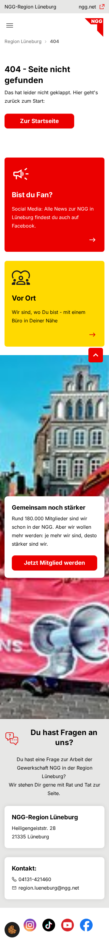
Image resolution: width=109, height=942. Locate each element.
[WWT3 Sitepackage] (93, 25)
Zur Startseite (39, 121)
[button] (12, 929)
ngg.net (87, 7)
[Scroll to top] (95, 355)
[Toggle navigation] (10, 25)
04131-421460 (34, 879)
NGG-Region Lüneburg (30, 7)
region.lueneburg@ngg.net (48, 888)
